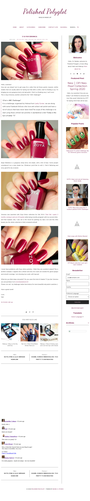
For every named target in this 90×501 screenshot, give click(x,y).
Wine (43, 39)
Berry (26, 39)
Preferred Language (72, 293)
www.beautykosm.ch (21, 282)
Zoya (47, 39)
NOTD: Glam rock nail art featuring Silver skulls (77, 180)
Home (15, 27)
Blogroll (64, 27)
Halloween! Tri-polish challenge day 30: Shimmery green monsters (77, 151)
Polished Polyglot (45, 11)
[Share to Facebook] (29, 312)
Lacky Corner (39, 103)
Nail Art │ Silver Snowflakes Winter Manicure (29, 344)
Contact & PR (53, 27)
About (21, 27)
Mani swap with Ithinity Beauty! (77, 236)
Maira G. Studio (58, 489)
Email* (68, 274)
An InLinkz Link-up (7, 302)
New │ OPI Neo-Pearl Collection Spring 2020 (77, 86)
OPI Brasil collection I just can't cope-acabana (77, 264)
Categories (31, 27)
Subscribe (42, 27)
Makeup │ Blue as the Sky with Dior (10, 344)
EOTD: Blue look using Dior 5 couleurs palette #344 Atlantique (77, 208)
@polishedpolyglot (77, 308)
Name (68, 281)
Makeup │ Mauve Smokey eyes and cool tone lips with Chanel (49, 344)
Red (35, 39)
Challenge (31, 39)
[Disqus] (29, 392)
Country (68, 287)
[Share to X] (26, 312)
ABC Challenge (20, 39)
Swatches (39, 39)
